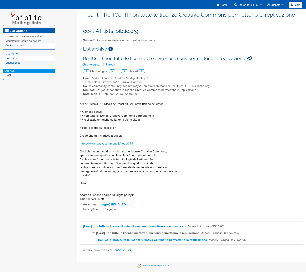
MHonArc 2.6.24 (120, 250)
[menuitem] (222, 4)
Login (296, 5)
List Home (11, 53)
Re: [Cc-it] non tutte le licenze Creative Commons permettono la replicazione (152, 239)
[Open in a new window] (110, 49)
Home (224, 5)
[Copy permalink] (249, 58)
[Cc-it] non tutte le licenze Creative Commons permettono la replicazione (134, 226)
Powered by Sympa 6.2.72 (156, 266)
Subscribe (11, 58)
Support (275, 5)
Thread (111, 64)
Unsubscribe (12, 62)
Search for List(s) (248, 5)
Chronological (91, 64)
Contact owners (14, 45)
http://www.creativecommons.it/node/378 (106, 143)
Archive (10, 70)
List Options (18, 30)
